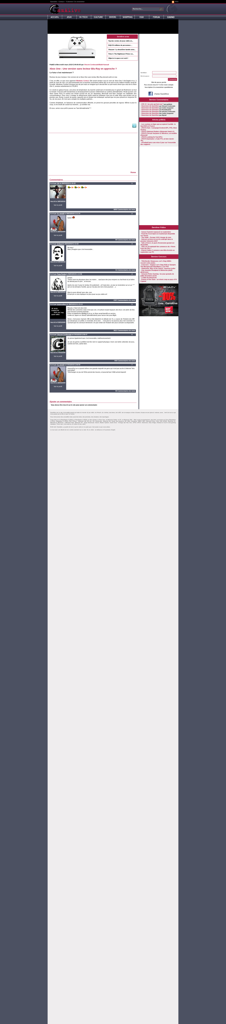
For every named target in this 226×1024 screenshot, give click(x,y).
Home (133, 172)
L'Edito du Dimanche (149, 278)
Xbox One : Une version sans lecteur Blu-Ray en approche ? (83, 68)
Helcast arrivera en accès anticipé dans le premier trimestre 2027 (156, 240)
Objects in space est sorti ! (118, 58)
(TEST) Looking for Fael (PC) (151, 137)
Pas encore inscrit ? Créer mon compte (158, 85)
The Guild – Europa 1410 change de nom (156, 237)
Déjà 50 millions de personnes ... (120, 45)
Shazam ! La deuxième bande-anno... (121, 50)
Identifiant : (143, 72)
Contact (61, 2)
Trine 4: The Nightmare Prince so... (121, 54)
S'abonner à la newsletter (75, 2)
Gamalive (53, 2)
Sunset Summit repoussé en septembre (156, 232)
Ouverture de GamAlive (150, 106)
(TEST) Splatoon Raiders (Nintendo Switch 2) (157, 131)
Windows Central (82, 81)
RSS (176, 2)
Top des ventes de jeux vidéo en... (120, 41)
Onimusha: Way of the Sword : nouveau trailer (158, 268)
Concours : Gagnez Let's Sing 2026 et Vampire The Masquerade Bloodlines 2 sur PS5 (158, 266)
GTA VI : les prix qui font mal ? (152, 104)
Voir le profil (58, 205)
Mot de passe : (145, 76)
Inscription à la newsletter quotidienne (159, 87)
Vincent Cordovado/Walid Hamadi (96, 65)
